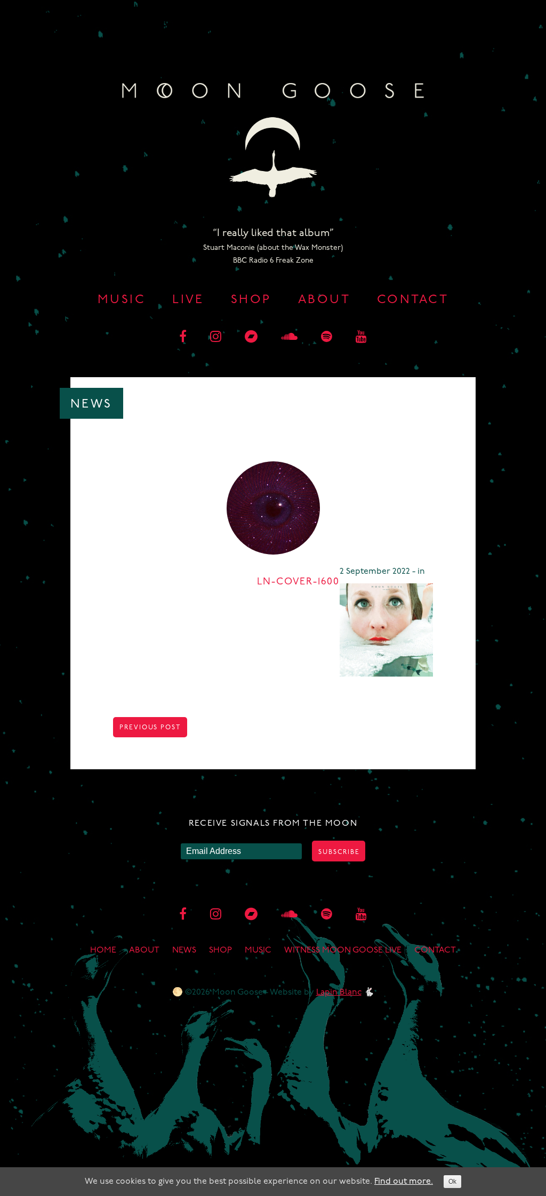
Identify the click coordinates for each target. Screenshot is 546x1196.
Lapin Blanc (339, 992)
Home (103, 950)
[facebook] (183, 337)
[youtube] (361, 337)
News (184, 950)
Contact (412, 300)
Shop (251, 300)
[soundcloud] (289, 337)
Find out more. (403, 1181)
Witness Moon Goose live (343, 950)
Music (122, 300)
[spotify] (326, 337)
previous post (150, 728)
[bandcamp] (251, 337)
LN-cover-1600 (298, 582)
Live (188, 300)
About (324, 300)
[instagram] (215, 337)
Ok (452, 1181)
